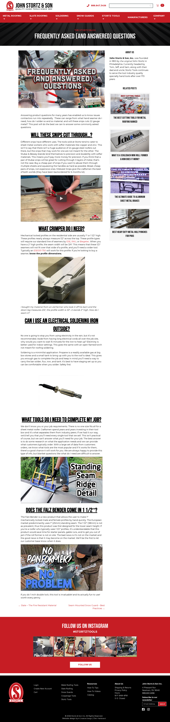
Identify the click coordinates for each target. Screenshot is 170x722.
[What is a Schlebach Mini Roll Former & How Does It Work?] (129, 146)
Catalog (90, 695)
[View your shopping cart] (158, 5)
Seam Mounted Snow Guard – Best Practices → (86, 607)
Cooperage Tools (68, 696)
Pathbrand (102, 718)
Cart (35, 692)
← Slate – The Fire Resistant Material (37, 605)
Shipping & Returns (123, 687)
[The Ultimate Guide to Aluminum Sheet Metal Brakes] (129, 186)
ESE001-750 (40, 250)
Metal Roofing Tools (69, 685)
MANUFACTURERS (138, 17)
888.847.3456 (148, 693)
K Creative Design (85, 718)
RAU (74, 241)
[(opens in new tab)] (85, 646)
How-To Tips (92, 688)
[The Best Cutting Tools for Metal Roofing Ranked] (129, 110)
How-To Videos (93, 691)
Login (36, 685)
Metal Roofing (12, 16)
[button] (85, 665)
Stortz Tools (111, 16)
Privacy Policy (121, 690)
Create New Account (43, 688)
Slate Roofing (38, 16)
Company (159, 16)
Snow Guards (85, 16)
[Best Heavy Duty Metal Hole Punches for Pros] (129, 224)
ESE (68, 241)
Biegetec (84, 241)
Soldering (62, 16)
